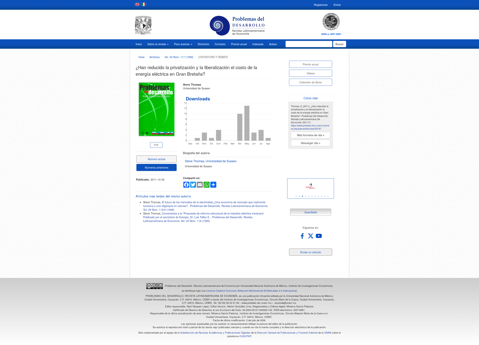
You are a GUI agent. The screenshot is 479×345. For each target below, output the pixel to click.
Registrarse (321, 5)
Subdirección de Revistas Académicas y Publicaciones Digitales (215, 332)
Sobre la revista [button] (157, 44)
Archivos (155, 57)
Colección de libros (310, 82)
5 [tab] (309, 196)
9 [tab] (321, 196)
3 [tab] (302, 196)
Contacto (220, 44)
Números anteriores (156, 167)
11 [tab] (328, 196)
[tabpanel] (310, 186)
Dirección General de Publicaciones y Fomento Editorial (287, 332)
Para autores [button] (182, 44)
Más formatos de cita (310, 135)
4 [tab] (305, 196)
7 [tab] (315, 196)
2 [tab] (299, 196)
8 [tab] (318, 196)
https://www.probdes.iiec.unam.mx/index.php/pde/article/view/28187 (310, 127)
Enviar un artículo (310, 252)
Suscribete (310, 212)
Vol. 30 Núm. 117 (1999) (178, 57)
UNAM (327, 332)
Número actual (156, 159)
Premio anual (239, 44)
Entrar (337, 5)
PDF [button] (156, 145)
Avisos (273, 44)
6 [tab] (312, 196)
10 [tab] (325, 196)
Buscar (339, 44)
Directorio (203, 44)
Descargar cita (310, 143)
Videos (311, 73)
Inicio (139, 44)
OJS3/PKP (245, 336)
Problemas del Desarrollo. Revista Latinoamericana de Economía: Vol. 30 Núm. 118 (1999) (197, 219)
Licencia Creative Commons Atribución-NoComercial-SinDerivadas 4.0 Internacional (251, 290)
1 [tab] (296, 196)
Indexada (257, 44)
